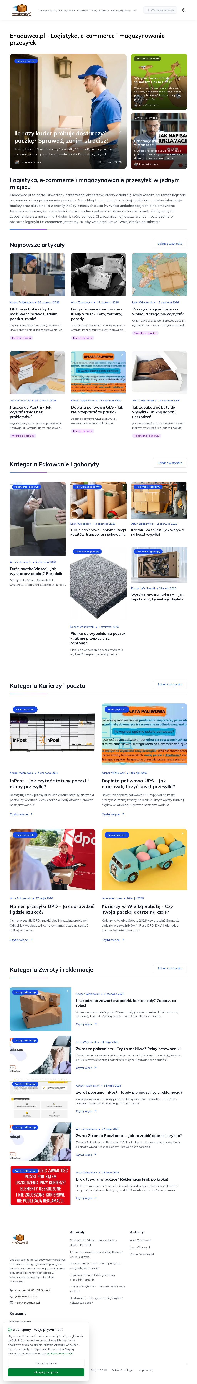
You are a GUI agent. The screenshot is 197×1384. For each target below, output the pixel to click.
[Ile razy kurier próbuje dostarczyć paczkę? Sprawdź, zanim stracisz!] (68, 111)
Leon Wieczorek (142, 302)
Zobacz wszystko (170, 243)
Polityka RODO (98, 1370)
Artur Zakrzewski (82, 302)
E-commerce (82, 10)
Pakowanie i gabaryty (120, 10)
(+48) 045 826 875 (26, 1296)
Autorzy (137, 1232)
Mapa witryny (146, 1370)
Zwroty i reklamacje (99, 10)
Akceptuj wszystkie (46, 1372)
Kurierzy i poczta (67, 10)
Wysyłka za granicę (145, 333)
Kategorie (18, 1313)
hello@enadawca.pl (27, 1302)
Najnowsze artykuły (48, 10)
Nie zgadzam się (46, 1363)
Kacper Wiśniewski (21, 302)
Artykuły (77, 1232)
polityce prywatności (60, 1353)
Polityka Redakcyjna (123, 1370)
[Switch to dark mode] (183, 10)
